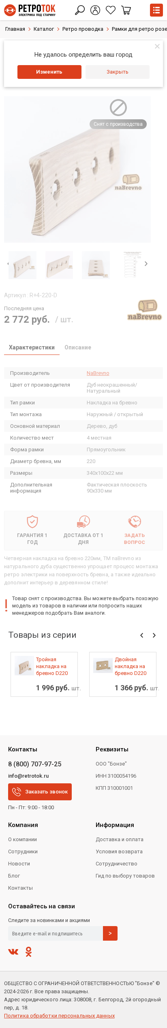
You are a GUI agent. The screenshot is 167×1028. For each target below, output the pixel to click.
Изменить (49, 72)
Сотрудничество (116, 864)
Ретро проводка (82, 29)
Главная (15, 29)
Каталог (44, 29)
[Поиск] (79, 10)
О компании (22, 839)
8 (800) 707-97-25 (34, 764)
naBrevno (98, 373)
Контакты (20, 888)
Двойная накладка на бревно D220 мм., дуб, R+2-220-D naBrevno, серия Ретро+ (131, 666)
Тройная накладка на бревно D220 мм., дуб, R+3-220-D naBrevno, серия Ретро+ (53, 666)
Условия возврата (119, 851)
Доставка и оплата (119, 839)
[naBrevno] (144, 310)
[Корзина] (126, 10)
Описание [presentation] (77, 347)
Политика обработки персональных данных (59, 1016)
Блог (14, 876)
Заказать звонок (46, 792)
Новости (19, 864)
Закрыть (117, 72)
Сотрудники (23, 851)
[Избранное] (110, 10)
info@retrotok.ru (28, 776)
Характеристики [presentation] (32, 347)
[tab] (32, 348)
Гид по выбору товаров (125, 876)
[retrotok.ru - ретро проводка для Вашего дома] (30, 10)
